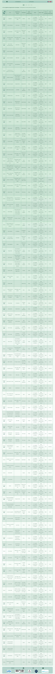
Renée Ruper (23, 459)
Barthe (17, 121)
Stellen (17, 603)
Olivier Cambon (17, 269)
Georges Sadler (24, 205)
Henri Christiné (17, 147)
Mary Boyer (23, 198)
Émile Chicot (16, 492)
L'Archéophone (18, 1)
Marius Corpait (24, 180)
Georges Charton (17, 133)
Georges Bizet (17, 159)
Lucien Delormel (16, 511)
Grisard (18, 446)
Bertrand (17, 259)
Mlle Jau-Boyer (24, 167)
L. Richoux (19, 218)
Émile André (17, 51)
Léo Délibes (17, 89)
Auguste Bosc (17, 550)
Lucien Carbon (17, 140)
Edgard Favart (17, 271)
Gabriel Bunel (17, 114)
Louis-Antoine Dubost (17, 347)
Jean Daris (16, 134)
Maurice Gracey (17, 146)
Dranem (24, 38)
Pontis (24, 354)
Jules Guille (17, 420)
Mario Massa (23, 479)
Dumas (24, 446)
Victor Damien (17, 153)
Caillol (24, 394)
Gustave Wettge (17, 321)
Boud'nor (19, 361)
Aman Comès (16, 452)
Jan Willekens (17, 231)
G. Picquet (16, 361)
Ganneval (23, 349)
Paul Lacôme (17, 367)
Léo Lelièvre (18, 583)
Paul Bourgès (17, 289)
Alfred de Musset (17, 101)
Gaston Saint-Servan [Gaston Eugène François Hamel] (17, 76)
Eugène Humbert (17, 416)
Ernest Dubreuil (17, 414)
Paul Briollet (17, 237)
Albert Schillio (16, 628)
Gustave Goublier (17, 517)
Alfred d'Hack (17, 127)
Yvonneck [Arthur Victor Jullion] (24, 328)
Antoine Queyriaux (17, 484)
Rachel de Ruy (24, 283)
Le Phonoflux (31, 1)
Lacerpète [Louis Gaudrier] (23, 564)
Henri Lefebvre (24, 121)
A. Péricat (16, 218)
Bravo (24, 296)
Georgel (24, 270)
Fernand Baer (24, 577)
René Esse (19, 512)
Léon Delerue (17, 333)
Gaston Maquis (16, 400)
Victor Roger (17, 576)
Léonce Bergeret (17, 79)
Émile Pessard (17, 102)
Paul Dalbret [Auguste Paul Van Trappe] (24, 135)
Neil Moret (16, 582)
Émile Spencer (17, 531)
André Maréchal (24, 108)
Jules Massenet (17, 459)
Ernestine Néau (24, 629)
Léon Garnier (17, 348)
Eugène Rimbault (17, 530)
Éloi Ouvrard (16, 563)
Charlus (17, 244)
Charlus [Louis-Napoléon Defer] (24, 32)
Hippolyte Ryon (17, 519)
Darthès (24, 18)
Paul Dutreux (23, 24)
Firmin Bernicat (17, 413)
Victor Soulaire (17, 37)
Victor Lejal (23, 433)
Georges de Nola (17, 505)
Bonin (17, 344)
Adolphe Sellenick (17, 314)
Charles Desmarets (17, 539)
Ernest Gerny (17, 25)
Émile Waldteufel (17, 64)
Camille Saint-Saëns (17, 381)
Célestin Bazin (17, 434)
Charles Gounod (17, 394)
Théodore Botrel (17, 328)
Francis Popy (17, 95)
